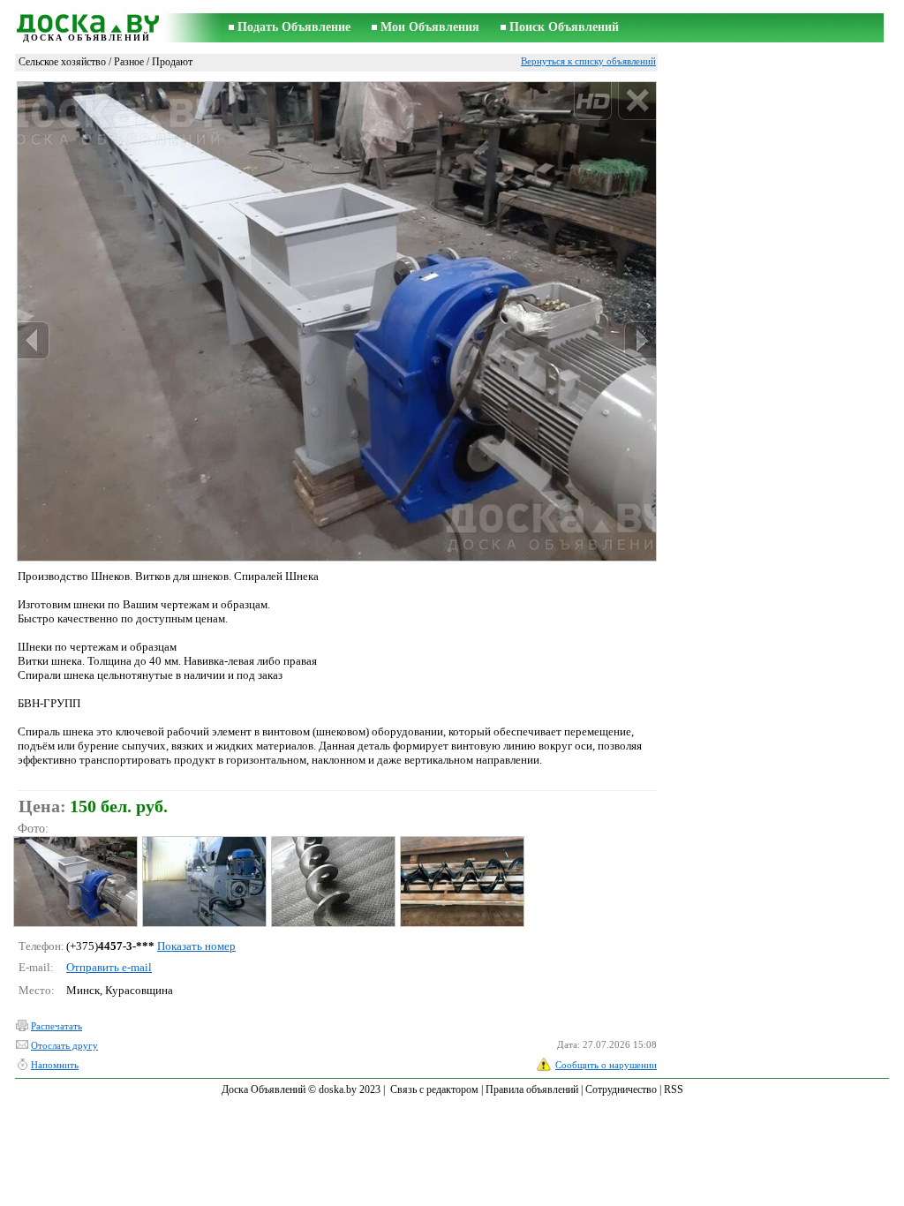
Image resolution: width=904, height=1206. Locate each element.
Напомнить (55, 1064)
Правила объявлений (532, 1089)
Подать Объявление (293, 27)
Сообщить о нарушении (606, 1064)
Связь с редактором (434, 1089)
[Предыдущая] (33, 340)
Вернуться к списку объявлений (588, 61)
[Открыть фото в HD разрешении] (337, 321)
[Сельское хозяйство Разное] (74, 881)
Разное (129, 62)
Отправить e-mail (109, 967)
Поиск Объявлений (564, 27)
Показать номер (196, 946)
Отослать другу (64, 1045)
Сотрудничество (621, 1089)
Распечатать (56, 1026)
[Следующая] (640, 340)
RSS (673, 1089)
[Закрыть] (637, 101)
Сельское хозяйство (62, 62)
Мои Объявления (429, 27)
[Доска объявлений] (86, 21)
